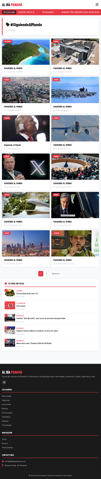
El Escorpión (46, 12)
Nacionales (6, 396)
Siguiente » (56, 274)
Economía (6, 404)
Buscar (5, 443)
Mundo (5, 409)
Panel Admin (7, 448)
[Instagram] (4, 382)
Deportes (6, 400)
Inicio (4, 439)
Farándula (6, 417)
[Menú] (97, 4)
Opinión (5, 421)
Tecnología (6, 425)
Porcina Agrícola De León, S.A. (19, 12)
